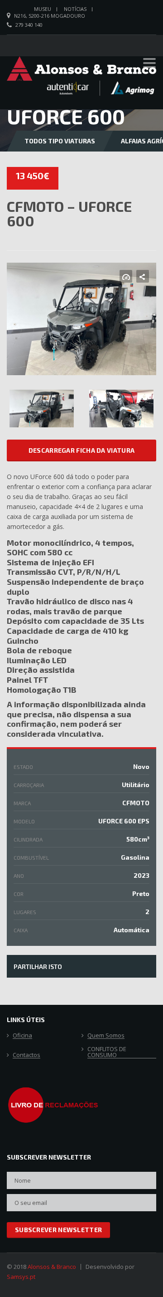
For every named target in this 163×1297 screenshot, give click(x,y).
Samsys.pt (21, 1277)
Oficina (22, 1036)
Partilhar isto (38, 966)
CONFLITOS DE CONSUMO (106, 1052)
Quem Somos (106, 1036)
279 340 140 (29, 24)
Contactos (26, 1055)
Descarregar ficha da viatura (81, 450)
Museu (42, 8)
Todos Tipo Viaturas (59, 141)
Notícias (75, 8)
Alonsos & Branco (52, 1267)
